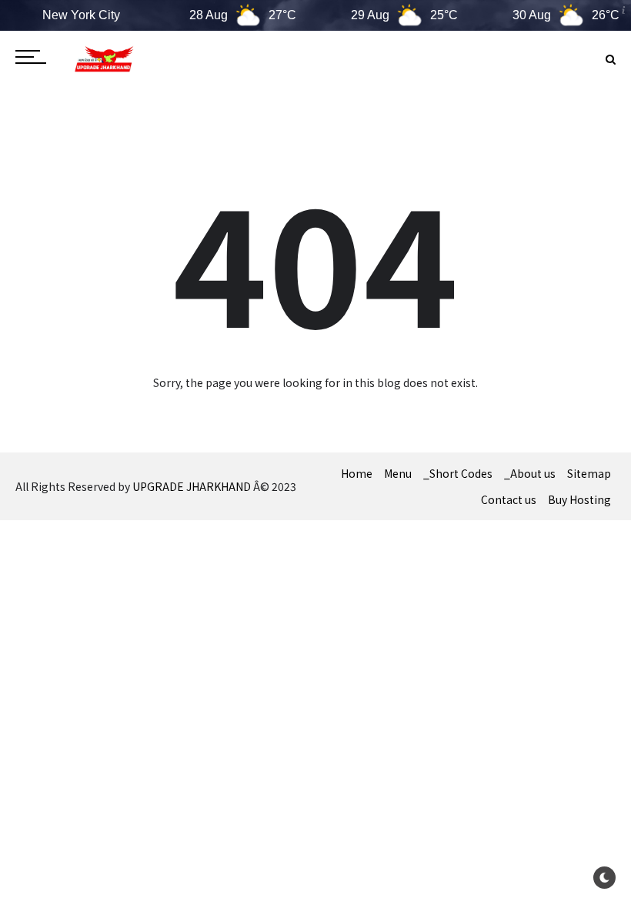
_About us (530, 473)
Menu (398, 473)
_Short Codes (457, 473)
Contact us (508, 499)
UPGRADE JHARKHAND (191, 486)
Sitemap (589, 473)
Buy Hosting (579, 499)
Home (356, 473)
